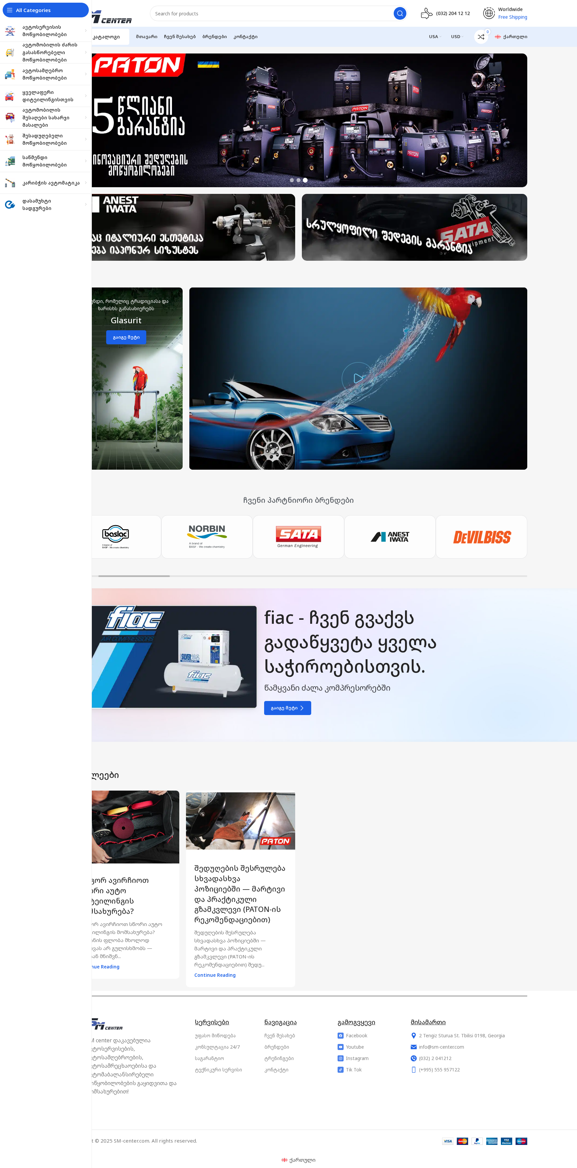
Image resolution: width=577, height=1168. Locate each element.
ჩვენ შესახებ (279, 1035)
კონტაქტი (276, 1069)
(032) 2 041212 (435, 1058)
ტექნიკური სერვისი (218, 1069)
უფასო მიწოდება (215, 1035)
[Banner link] (126, 378)
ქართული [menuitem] (303, 1159)
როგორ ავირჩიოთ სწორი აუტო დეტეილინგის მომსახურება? (113, 895)
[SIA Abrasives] (481, 536)
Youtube (355, 1047)
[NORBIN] (115, 536)
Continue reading (99, 967)
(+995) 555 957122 (439, 1069)
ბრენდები (276, 1047)
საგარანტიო (209, 1058)
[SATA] (207, 536)
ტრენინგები (279, 1058)
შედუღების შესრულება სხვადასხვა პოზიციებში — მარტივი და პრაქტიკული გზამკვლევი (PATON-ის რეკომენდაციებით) (239, 893)
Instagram (357, 1058)
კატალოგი (106, 36)
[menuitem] (298, 1159)
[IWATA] (298, 536)
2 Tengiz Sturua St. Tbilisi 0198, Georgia (462, 1035)
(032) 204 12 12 (453, 13)
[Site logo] (103, 12)
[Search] (400, 13)
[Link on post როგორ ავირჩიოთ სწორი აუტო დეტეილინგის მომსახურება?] (124, 827)
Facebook (356, 1035)
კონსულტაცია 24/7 (217, 1047)
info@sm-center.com (441, 1047)
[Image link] (107, 1023)
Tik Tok (354, 1069)
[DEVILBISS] (390, 536)
